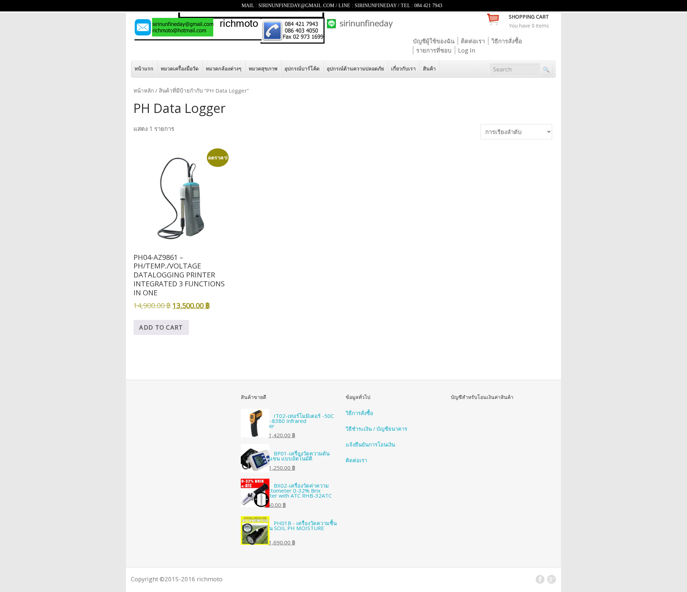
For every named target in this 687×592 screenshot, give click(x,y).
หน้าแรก (144, 68)
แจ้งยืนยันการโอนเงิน (370, 444)
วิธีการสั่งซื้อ (506, 41)
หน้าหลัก (143, 90)
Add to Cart (161, 327)
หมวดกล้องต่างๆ (224, 68)
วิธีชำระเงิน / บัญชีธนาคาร (376, 428)
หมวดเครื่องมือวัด (180, 68)
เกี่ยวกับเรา (403, 68)
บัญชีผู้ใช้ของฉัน (433, 41)
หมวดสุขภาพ (263, 68)
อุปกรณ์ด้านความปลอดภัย (355, 68)
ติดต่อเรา (473, 41)
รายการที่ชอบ (434, 50)
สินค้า (429, 68)
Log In (466, 50)
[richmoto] (263, 41)
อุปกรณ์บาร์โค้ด (302, 68)
